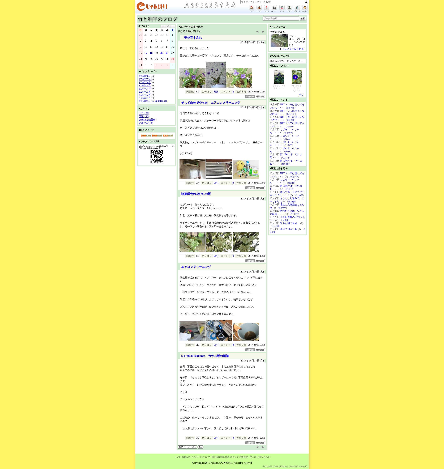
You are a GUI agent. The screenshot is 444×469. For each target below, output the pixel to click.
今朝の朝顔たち (288, 229)
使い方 (253, 457)
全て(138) (144, 113)
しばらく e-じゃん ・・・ (279, 86)
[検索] (306, 2)
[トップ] (251, 7)
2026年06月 (145, 82)
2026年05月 (145, 85)
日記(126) (144, 116)
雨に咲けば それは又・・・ (297, 88)
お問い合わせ (263, 457)
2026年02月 (145, 95)
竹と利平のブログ (158, 19)
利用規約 (244, 457)
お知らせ (186, 457)
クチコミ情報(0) (147, 119)
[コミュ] (282, 7)
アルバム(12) (146, 122)
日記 (216, 91)
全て (301, 95)
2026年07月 (145, 79)
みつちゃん (291, 114)
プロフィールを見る (293, 49)
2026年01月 (145, 98)
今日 (167, 26)
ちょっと (286, 158)
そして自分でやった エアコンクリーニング (210, 102)
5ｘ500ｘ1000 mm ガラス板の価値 (205, 355)
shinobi (290, 126)
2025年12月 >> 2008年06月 (153, 101)
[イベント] (259, 7)
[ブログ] (289, 7)
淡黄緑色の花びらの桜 (196, 193)
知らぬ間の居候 (290, 223)
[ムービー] (274, 7)
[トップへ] (159, 7)
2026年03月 (145, 92)
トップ (177, 457)
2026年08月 (145, 76)
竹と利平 (290, 108)
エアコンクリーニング (197, 266)
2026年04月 (145, 88)
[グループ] (297, 7)
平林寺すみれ (191, 37)
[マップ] (266, 7)
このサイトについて (200, 457)
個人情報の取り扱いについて (225, 457)
